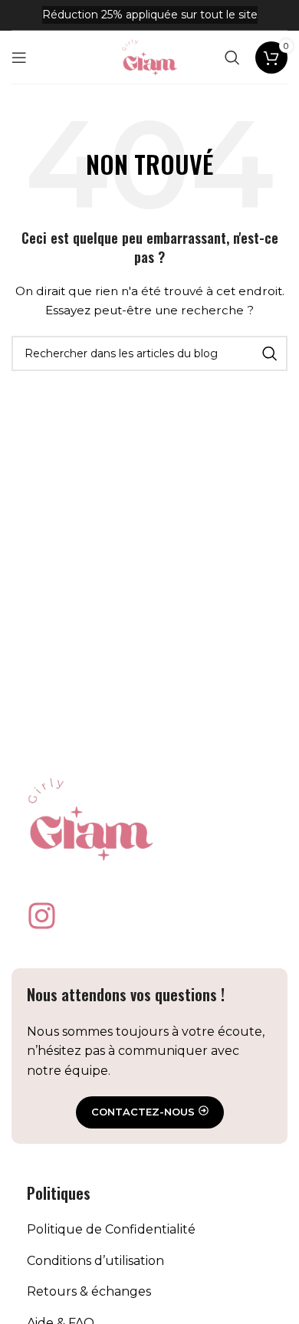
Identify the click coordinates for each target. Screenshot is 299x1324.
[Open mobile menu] (19, 57)
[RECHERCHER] (270, 353)
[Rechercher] (232, 57)
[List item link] (149, 1230)
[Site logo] (149, 56)
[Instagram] (41, 915)
